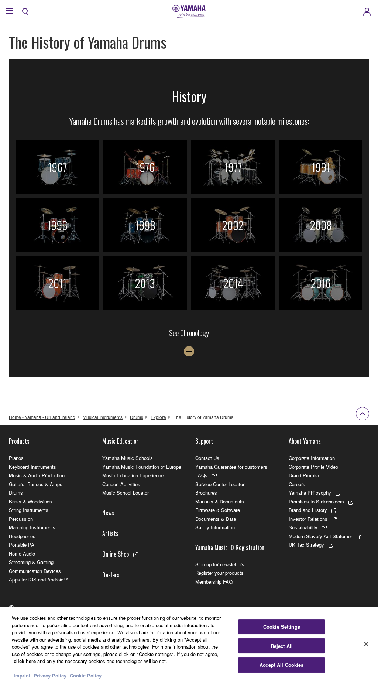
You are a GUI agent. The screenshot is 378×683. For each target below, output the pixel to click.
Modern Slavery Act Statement (322, 536)
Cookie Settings (281, 626)
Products (19, 441)
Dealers (111, 574)
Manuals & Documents (219, 501)
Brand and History (308, 509)
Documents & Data (215, 518)
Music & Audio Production (37, 475)
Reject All (282, 645)
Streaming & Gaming (31, 562)
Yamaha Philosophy (310, 492)
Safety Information (215, 527)
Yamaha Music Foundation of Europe (141, 466)
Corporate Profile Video (313, 466)
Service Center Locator (219, 484)
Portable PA (21, 544)
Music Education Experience (133, 475)
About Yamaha (305, 441)
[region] (189, 645)
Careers (297, 484)
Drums (136, 417)
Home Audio (22, 553)
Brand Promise (304, 475)
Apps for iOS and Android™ (38, 579)
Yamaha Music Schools (127, 457)
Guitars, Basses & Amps (35, 484)
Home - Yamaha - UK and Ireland (42, 417)
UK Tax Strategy (306, 544)
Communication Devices (35, 570)
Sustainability (303, 527)
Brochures (206, 492)
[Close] (366, 644)
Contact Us (207, 457)
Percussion (21, 518)
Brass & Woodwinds (30, 501)
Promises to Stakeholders (316, 501)
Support (204, 441)
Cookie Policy (86, 675)
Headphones (22, 536)
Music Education (120, 441)
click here (25, 661)
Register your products (219, 572)
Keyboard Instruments (32, 466)
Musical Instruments (103, 417)
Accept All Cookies (281, 664)
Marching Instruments (32, 527)
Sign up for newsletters (219, 564)
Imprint (22, 675)
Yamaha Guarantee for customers (231, 466)
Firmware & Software (217, 509)
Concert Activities (121, 484)
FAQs (201, 475)
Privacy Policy (50, 675)
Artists (110, 533)
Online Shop (115, 554)
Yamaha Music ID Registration (229, 547)
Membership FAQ (214, 581)
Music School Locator (125, 492)
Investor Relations (308, 518)
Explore (158, 417)
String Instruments (28, 509)
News (108, 512)
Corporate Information (312, 457)
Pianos (16, 457)
